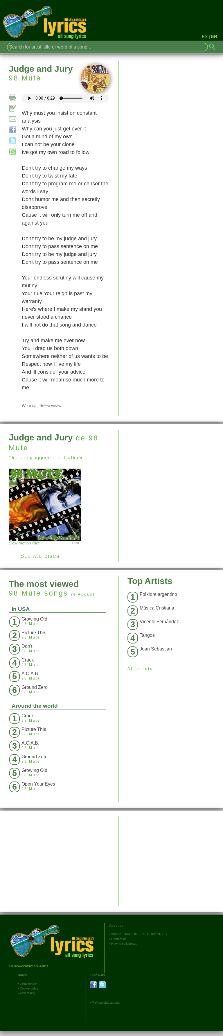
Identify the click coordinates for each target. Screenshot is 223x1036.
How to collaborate (124, 943)
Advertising (27, 993)
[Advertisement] (171, 470)
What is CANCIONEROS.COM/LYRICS (139, 934)
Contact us (119, 939)
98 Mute (25, 78)
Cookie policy (29, 988)
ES (205, 36)
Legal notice (28, 983)
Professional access (106, 1002)
